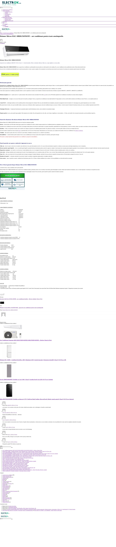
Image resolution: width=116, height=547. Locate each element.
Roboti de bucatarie (8, 18)
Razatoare (4, 495)
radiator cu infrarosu (79, 130)
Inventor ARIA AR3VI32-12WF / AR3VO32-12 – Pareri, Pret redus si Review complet (19, 461)
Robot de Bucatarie (6, 498)
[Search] (11, 447)
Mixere (3, 490)
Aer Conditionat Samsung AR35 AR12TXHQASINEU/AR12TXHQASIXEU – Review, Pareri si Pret (26, 340)
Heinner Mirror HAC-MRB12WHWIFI (10, 309)
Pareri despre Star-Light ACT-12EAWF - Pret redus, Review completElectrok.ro (17, 510)
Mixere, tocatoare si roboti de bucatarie (9, 491)
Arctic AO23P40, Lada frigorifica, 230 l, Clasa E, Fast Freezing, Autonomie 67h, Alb (18, 467)
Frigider (6, 12)
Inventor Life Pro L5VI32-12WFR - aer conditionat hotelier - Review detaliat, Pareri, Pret (21, 299)
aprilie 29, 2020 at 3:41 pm (11, 412)
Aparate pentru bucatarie (7, 477)
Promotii (6, 26)
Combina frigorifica (8, 11)
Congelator (7, 15)
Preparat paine (5, 493)
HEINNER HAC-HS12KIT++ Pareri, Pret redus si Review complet (15, 465)
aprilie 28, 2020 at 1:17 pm (12, 405)
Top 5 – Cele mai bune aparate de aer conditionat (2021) (13, 459)
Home (1, 32)
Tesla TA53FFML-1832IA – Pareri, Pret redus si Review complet (14, 463)
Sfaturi (6, 24)
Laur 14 (3, 419)
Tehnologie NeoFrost (13, 507)
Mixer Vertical (5, 489)
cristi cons (4, 412)
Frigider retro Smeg (12, 506)
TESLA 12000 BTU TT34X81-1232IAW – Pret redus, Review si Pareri (16, 470)
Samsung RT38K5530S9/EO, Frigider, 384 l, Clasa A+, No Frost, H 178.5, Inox (17, 457)
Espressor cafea (8, 19)
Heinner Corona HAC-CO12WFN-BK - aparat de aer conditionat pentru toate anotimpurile (21, 307)
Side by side (7, 16)
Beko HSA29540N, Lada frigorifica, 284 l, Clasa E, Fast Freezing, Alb (16, 468)
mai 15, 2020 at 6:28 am (12, 441)
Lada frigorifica (8, 14)
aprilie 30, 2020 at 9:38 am (11, 419)
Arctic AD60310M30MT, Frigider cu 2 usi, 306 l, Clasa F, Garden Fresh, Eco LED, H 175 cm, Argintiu (26, 379)
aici (45, 94)
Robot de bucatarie (6, 497)
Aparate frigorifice (5, 10)
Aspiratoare (4, 21)
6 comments (2, 43)
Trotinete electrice (5, 502)
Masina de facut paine (9, 20)
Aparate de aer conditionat (7, 9)
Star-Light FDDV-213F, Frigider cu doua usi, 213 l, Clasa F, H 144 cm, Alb (16, 456)
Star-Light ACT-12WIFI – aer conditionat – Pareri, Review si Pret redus (48, 510)
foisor (19, 130)
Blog (3, 22)
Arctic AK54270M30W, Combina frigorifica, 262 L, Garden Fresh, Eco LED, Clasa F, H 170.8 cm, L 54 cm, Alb (24, 454)
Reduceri (4, 25)
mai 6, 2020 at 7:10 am (10, 427)
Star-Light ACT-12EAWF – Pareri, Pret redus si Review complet (14, 466)
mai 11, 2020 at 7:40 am (12, 434)
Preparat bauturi (5, 492)
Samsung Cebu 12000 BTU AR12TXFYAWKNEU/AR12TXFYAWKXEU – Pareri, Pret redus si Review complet (24, 469)
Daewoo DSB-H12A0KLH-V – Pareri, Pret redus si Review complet (15, 462)
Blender (3, 479)
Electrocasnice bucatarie (7, 17)
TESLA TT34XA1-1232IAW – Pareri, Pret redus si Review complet (15, 460)
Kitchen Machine (5, 485)
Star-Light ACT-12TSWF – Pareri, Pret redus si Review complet (14, 464)
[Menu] (0, 30)
